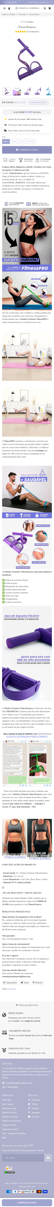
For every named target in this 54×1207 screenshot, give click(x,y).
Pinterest (35, 1108)
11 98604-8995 (11, 1087)
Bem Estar (22, 14)
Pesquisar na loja (9, 1108)
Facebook (35, 1100)
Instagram (35, 1112)
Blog (4, 1137)
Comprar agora (27, 1203)
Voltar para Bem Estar (28, 1005)
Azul (23, 141)
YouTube (35, 1117)
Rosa (14, 141)
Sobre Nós (6, 1100)
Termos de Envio (9, 1125)
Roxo (6, 141)
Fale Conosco (8, 1104)
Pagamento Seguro (10, 1129)
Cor (3, 137)
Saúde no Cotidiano (8, 14)
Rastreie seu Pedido (10, 1117)
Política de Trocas (9, 1112)
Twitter (34, 1104)
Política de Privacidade (11, 1121)
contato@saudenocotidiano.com (18, 1083)
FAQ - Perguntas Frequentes (14, 1133)
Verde (31, 141)
